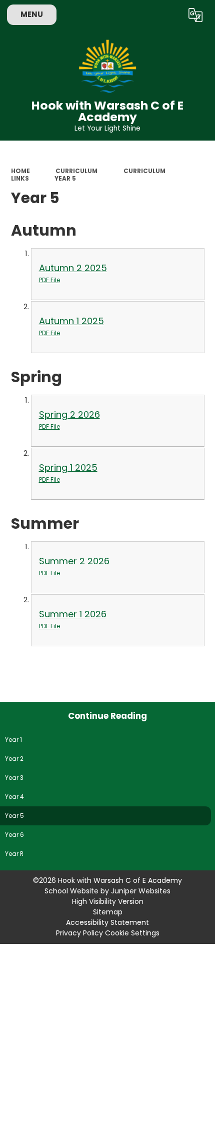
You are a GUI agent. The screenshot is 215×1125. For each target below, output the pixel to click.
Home (20, 171)
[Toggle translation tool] (195, 15)
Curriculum (77, 171)
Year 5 (65, 179)
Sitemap (107, 912)
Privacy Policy (79, 933)
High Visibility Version (108, 901)
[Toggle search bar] (169, 15)
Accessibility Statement (107, 922)
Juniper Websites (140, 891)
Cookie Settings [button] (132, 933)
